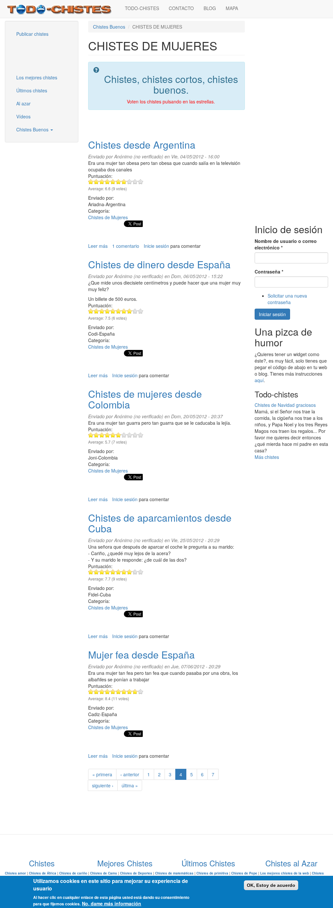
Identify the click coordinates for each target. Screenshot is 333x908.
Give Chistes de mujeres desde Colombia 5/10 (113, 435)
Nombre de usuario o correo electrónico (286, 244)
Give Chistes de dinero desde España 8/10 (129, 311)
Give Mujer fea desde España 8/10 (129, 691)
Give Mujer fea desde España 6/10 (118, 691)
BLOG (210, 8)
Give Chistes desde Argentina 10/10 (140, 181)
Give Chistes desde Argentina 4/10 (107, 181)
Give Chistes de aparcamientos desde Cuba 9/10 (135, 571)
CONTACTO (181, 8)
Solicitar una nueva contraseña (287, 298)
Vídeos (23, 116)
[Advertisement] (43, 55)
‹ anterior (129, 774)
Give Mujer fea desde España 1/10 (91, 691)
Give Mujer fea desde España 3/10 (102, 691)
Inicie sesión (156, 246)
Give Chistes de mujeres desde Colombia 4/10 (107, 435)
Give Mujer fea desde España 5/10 (113, 691)
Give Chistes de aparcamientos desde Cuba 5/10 (113, 571)
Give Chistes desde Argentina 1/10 (91, 181)
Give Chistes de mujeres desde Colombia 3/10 (102, 435)
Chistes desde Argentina (141, 145)
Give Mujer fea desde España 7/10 (124, 691)
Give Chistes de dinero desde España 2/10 (96, 311)
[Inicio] (62, 9)
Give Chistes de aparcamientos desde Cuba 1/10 (91, 571)
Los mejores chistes (36, 77)
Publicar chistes (32, 34)
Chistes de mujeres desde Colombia (145, 399)
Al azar (23, 103)
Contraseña (269, 271)
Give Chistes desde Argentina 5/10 (113, 181)
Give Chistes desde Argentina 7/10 (124, 181)
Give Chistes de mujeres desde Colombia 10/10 (140, 435)
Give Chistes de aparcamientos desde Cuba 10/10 (140, 571)
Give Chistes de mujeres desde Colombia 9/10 (135, 435)
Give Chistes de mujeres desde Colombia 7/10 (124, 435)
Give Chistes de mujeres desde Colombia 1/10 (91, 435)
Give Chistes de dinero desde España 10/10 (140, 311)
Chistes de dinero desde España (159, 264)
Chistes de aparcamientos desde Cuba (160, 523)
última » (130, 785)
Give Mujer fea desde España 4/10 (107, 691)
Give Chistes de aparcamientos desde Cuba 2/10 (96, 571)
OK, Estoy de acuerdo (271, 885)
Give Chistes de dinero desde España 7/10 (124, 311)
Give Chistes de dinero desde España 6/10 (118, 311)
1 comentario (125, 246)
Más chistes (267, 457)
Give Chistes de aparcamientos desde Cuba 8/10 (129, 571)
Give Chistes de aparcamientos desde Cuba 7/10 (124, 571)
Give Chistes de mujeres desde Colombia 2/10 (96, 435)
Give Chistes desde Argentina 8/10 (129, 181)
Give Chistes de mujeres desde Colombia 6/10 (118, 435)
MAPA (232, 8)
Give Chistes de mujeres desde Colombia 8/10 (129, 435)
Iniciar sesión (272, 314)
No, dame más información (111, 903)
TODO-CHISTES (142, 8)
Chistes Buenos (33, 129)
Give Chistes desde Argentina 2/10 (96, 181)
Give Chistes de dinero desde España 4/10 (107, 311)
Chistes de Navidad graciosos (285, 405)
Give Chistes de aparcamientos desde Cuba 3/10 (102, 571)
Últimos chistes (31, 90)
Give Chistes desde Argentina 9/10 (135, 181)
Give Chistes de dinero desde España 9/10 (135, 311)
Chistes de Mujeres (108, 217)
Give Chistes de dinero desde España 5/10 (113, 311)
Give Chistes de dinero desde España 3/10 (102, 311)
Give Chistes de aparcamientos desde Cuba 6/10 (118, 571)
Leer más (98, 246)
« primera (102, 774)
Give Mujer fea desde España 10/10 (140, 691)
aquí (259, 380)
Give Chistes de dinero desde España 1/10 (91, 311)
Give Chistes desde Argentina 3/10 (102, 181)
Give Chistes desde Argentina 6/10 (118, 181)
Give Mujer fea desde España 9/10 (135, 691)
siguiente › (102, 785)
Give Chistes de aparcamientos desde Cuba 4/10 (107, 571)
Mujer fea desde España (141, 654)
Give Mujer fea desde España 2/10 (96, 691)
